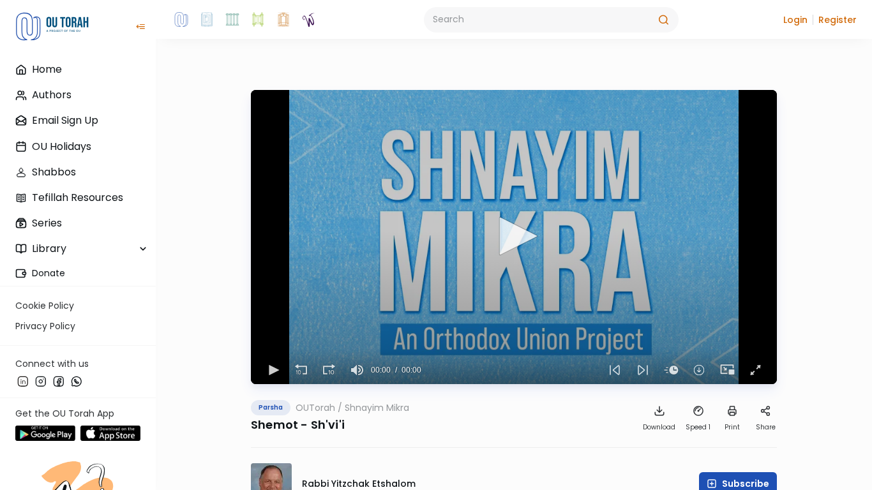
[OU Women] (309, 20)
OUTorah (315, 407)
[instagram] (41, 381)
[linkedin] (23, 381)
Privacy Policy (45, 326)
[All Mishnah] (207, 20)
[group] (357, 370)
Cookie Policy (44, 305)
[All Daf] (283, 20)
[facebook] (58, 381)
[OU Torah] (181, 20)
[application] (514, 237)
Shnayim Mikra (377, 407)
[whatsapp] (76, 381)
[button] (795, 19)
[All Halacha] (232, 20)
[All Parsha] (258, 20)
